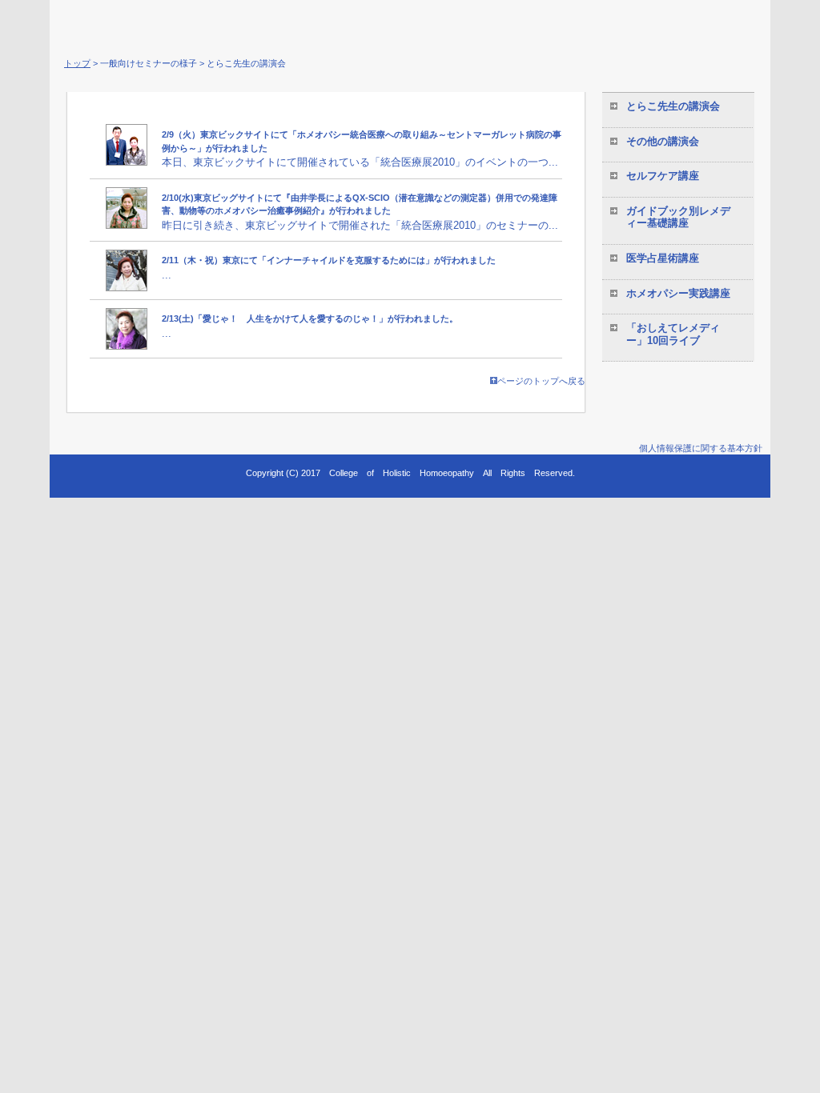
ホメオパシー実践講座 (678, 293)
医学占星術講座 (662, 258)
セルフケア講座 (662, 176)
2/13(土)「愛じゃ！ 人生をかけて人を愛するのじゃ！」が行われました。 (310, 318)
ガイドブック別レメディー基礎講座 (678, 217)
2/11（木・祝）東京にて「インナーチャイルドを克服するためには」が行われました (329, 260)
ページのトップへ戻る (541, 381)
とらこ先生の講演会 (673, 106)
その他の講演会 (662, 141)
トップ (77, 63)
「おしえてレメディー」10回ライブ (673, 334)
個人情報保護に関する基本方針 (700, 448)
